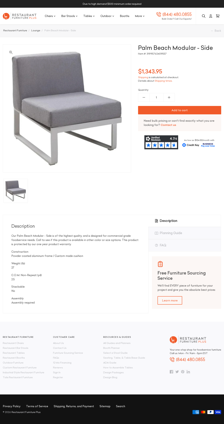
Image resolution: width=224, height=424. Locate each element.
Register (58, 377)
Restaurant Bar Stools (15, 348)
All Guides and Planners (117, 343)
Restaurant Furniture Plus (26, 412)
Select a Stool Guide (115, 352)
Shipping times (163, 80)
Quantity (143, 89)
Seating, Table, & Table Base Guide (124, 357)
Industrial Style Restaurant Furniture (23, 372)
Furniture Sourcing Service (68, 352)
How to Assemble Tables (118, 367)
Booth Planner (111, 348)
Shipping (143, 77)
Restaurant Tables (14, 352)
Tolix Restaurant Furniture (18, 377)
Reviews (58, 367)
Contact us (168, 125)
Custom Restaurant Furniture (20, 367)
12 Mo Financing (62, 362)
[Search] (203, 16)
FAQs (56, 357)
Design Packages (113, 372)
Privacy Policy (11, 406)
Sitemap (105, 406)
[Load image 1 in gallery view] (16, 191)
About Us (58, 343)
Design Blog (110, 377)
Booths (124, 16)
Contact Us (59, 348)
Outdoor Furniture (13, 362)
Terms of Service (37, 406)
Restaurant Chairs (13, 343)
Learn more (170, 300)
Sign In (57, 372)
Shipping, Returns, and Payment (74, 406)
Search (120, 406)
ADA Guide (109, 362)
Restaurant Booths (14, 357)
